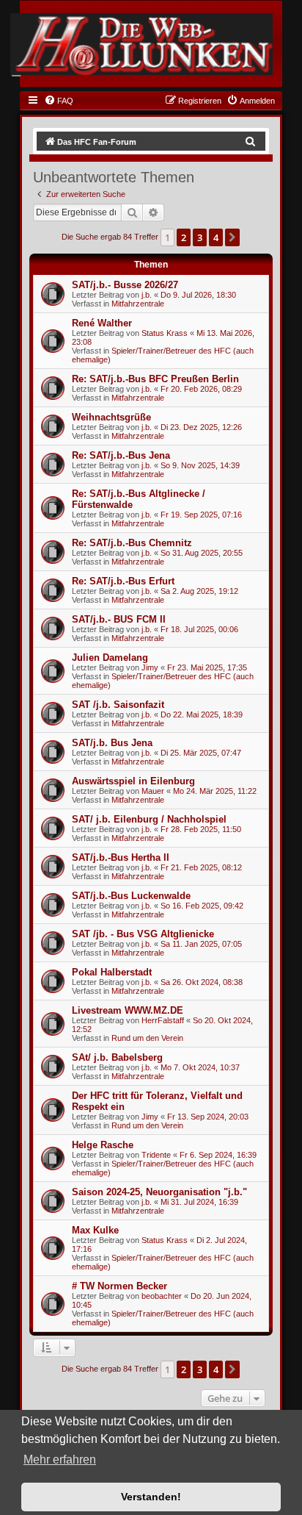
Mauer (152, 791)
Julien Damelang (110, 657)
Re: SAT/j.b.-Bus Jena (121, 455)
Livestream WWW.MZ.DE (127, 1010)
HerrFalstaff (162, 1020)
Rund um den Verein (147, 1038)
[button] (232, 237)
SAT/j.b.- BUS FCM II (119, 619)
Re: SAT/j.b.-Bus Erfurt (123, 581)
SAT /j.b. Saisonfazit (118, 704)
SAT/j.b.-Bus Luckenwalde (131, 895)
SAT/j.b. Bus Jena (112, 742)
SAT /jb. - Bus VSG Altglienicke (143, 933)
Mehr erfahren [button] (59, 1459)
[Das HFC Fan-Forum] (141, 44)
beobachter (161, 1296)
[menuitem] (58, 101)
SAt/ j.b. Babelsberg (117, 1057)
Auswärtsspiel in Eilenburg (133, 781)
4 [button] (215, 237)
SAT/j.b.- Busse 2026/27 (125, 284)
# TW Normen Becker (119, 1286)
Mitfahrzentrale (137, 303)
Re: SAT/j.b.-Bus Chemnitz (132, 542)
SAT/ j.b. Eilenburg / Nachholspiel (149, 819)
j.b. (146, 294)
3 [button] (199, 237)
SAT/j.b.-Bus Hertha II (120, 857)
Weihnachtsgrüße (111, 417)
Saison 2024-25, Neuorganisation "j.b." (159, 1191)
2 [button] (183, 237)
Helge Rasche (102, 1144)
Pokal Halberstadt (112, 972)
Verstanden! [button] (151, 1497)
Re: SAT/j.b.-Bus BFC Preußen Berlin (155, 378)
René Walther (102, 323)
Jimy (149, 667)
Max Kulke (95, 1230)
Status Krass (164, 333)
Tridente (156, 1154)
